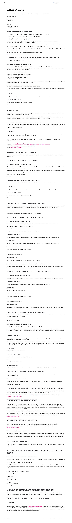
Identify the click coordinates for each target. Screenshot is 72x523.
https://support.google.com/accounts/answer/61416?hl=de (24, 146)
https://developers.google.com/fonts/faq (36, 394)
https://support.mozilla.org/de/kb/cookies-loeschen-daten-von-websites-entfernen (28, 143)
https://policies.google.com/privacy (13, 416)
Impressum (66, 518)
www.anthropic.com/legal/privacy (13, 427)
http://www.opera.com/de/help (16, 147)
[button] (4, 3)
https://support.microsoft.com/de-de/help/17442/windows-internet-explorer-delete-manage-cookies (32, 144)
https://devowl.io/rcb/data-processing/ (35, 506)
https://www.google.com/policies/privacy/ (14, 396)
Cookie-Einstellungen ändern (43, 518)
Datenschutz (61, 518)
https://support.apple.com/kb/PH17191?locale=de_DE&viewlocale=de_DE (24, 148)
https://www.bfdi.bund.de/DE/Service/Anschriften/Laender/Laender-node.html (21, 54)
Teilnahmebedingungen (54, 518)
